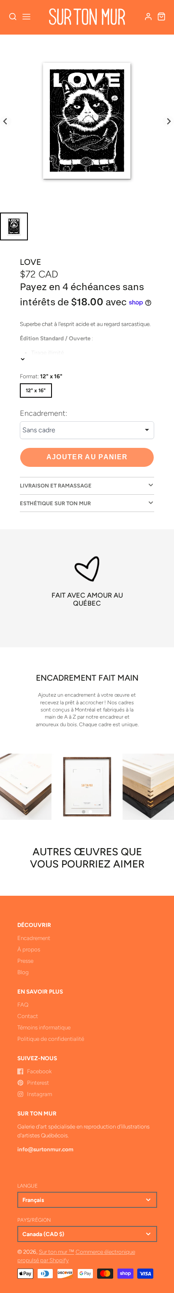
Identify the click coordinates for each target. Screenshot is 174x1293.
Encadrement (33, 938)
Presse (25, 960)
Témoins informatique (44, 1027)
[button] (83, 812)
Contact (27, 1016)
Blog (23, 972)
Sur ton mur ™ (56, 1251)
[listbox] (87, 430)
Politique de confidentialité (50, 1038)
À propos (28, 949)
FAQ (22, 1004)
